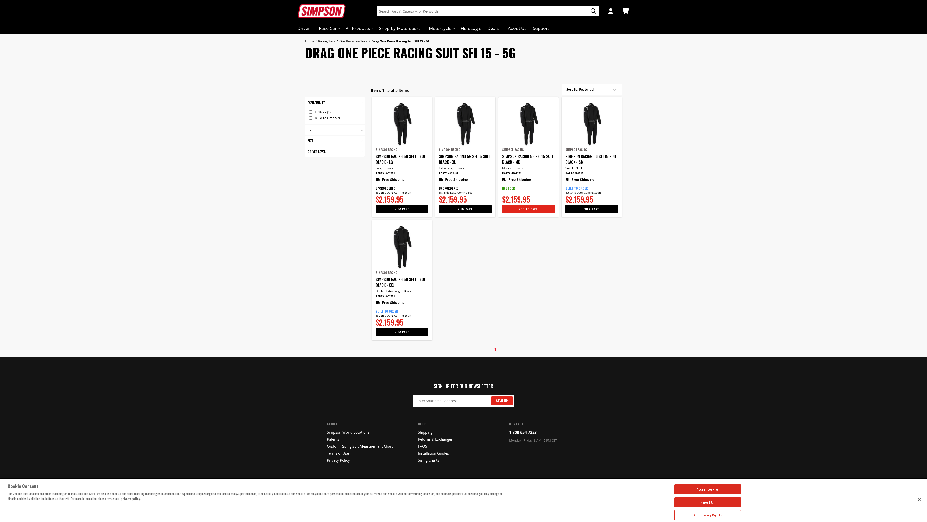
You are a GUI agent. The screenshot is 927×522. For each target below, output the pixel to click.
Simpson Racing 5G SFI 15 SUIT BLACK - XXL (401, 282)
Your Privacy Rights (707, 515)
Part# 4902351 (385, 173)
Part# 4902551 (385, 296)
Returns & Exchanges (435, 439)
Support (541, 28)
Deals (493, 28)
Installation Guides (433, 453)
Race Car (328, 28)
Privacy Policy (338, 460)
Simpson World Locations (348, 432)
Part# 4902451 (448, 173)
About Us (517, 28)
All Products (358, 28)
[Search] (591, 11)
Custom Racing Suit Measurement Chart (360, 446)
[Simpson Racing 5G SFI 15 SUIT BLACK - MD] (528, 124)
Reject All (708, 502)
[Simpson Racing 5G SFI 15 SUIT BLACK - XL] (465, 124)
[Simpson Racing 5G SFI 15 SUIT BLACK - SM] (591, 124)
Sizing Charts (428, 460)
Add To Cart (528, 209)
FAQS (422, 446)
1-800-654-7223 (523, 432)
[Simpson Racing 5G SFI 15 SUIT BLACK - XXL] (402, 247)
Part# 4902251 (511, 173)
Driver (303, 28)
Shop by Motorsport (399, 28)
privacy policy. (131, 498)
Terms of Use (338, 453)
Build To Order (327, 118)
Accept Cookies (708, 489)
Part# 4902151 (575, 173)
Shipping (425, 432)
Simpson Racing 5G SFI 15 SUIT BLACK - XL (464, 159)
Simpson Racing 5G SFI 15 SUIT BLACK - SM (591, 159)
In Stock (323, 112)
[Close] (919, 499)
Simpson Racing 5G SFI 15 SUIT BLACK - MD (527, 159)
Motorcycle (440, 28)
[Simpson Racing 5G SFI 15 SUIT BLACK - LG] (402, 124)
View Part (402, 209)
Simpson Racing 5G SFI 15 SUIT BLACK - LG (401, 159)
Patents (333, 439)
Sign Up (502, 400)
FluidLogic (471, 28)
